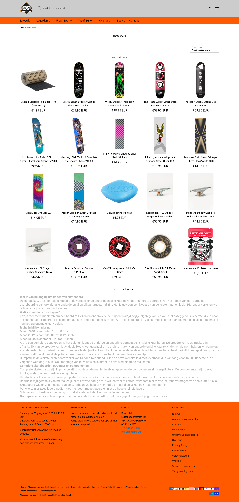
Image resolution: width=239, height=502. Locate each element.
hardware (55, 373)
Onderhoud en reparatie (185, 434)
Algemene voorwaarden (185, 419)
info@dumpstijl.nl (131, 431)
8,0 (62, 331)
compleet (199, 301)
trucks (198, 342)
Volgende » (128, 289)
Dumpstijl (26, 358)
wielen (34, 373)
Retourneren (179, 450)
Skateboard (31, 27)
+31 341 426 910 (130, 428)
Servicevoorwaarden (183, 466)
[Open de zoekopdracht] (39, 7)
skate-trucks (208, 381)
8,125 (63, 335)
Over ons (177, 440)
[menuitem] (26, 21)
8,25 (54, 339)
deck (208, 369)
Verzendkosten (180, 455)
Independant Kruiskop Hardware (200, 268)
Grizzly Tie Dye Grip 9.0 (38, 212)
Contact (176, 424)
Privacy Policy (179, 445)
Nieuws (176, 413)
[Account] (210, 8)
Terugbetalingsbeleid (183, 471)
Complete (26, 369)
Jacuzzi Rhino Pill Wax (119, 212)
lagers (51, 388)
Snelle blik (38, 94)
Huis (22, 27)
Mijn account (179, 429)
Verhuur (176, 460)
